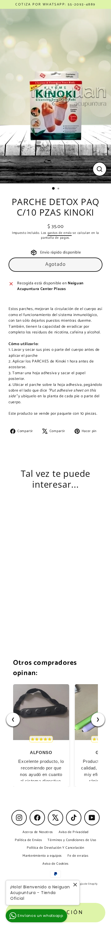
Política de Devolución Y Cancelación (55, 847)
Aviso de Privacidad (74, 832)
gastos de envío (60, 233)
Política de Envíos (28, 840)
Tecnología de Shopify (84, 884)
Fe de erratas (78, 855)
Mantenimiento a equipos (42, 855)
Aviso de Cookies (55, 863)
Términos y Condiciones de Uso (72, 840)
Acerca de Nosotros (37, 832)
